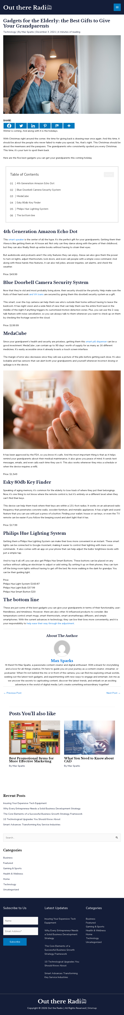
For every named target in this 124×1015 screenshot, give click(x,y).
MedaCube (23, 196)
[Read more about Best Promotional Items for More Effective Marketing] (34, 737)
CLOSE (109, 175)
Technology (9, 31)
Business (8, 857)
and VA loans (36, 294)
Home (6, 879)
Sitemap (92, 1008)
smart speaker (16, 239)
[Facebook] (9, 126)
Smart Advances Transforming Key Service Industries (31, 824)
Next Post (113, 693)
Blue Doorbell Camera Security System (39, 189)
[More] (69, 126)
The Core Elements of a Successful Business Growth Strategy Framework (42, 813)
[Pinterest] (45, 126)
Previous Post (12, 693)
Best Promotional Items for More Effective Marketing (31, 759)
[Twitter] (21, 126)
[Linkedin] (33, 126)
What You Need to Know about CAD (89, 759)
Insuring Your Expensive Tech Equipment (25, 803)
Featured (8, 863)
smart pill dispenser (96, 341)
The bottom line (26, 215)
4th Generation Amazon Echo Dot (35, 183)
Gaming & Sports (12, 868)
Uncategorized (11, 889)
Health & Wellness (13, 873)
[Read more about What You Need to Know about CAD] (89, 737)
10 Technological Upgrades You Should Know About (31, 819)
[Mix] (57, 126)
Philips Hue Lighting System (32, 209)
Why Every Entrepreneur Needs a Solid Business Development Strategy (42, 808)
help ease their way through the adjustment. (51, 623)
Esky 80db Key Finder (29, 202)
